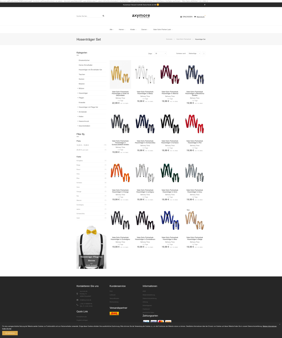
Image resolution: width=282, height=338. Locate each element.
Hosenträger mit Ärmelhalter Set (90, 69)
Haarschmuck (84, 121)
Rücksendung (114, 302)
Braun (78, 169)
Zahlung (145, 302)
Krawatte (82, 102)
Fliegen (81, 97)
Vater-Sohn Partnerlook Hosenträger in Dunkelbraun (145, 238)
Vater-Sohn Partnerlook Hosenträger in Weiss (145, 92)
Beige (78, 165)
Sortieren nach (181, 53)
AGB (144, 291)
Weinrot (79, 200)
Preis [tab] (79, 141)
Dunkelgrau (80, 205)
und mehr (82, 150)
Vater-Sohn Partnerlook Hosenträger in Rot (194, 142)
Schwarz (79, 183)
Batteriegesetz (147, 305)
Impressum (146, 309)
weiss (78, 209)
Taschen (82, 74)
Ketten (81, 116)
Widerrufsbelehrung (149, 295)
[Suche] (103, 15)
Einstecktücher (84, 60)
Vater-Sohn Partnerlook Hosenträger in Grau (194, 191)
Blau (78, 178)
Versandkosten (114, 298)
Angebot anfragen (82, 320)
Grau (78, 174)
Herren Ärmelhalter (85, 65)
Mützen (81, 88)
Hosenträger (83, 93)
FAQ (111, 291)
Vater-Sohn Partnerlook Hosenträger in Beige (194, 238)
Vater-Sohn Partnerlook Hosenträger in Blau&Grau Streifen (194, 93)
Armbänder (83, 112)
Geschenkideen (84, 126)
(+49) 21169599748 (86, 304)
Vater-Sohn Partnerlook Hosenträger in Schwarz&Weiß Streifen (120, 143)
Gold (78, 218)
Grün (78, 187)
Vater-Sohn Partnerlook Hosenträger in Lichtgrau (145, 191)
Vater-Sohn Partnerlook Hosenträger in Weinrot (170, 92)
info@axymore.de (85, 300)
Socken (81, 79)
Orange (79, 191)
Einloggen (187, 16)
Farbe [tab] (79, 156)
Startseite (169, 39)
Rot (78, 196)
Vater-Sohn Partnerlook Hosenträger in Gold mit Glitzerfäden (120, 93)
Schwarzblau (81, 213)
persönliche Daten (148, 312)
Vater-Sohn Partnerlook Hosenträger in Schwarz (170, 142)
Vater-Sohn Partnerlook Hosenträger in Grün (170, 191)
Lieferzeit (112, 295)
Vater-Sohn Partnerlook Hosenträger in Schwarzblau (145, 142)
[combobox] (90, 16)
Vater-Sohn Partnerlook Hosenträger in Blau (170, 238)
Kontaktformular (82, 317)
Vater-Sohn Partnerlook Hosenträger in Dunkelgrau (120, 238)
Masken (82, 83)
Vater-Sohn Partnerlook (183, 39)
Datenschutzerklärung (150, 298)
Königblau (80, 160)
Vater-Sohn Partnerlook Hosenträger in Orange (120, 191)
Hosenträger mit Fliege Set (88, 107)
